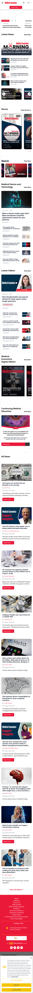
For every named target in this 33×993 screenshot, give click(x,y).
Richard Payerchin (7, 317)
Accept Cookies (16, 990)
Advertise (17, 900)
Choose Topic (14, 7)
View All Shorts (26, 110)
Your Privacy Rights (16, 919)
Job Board (16, 909)
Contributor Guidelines (16, 913)
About (16, 898)
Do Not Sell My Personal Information (16, 917)
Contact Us (16, 902)
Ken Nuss (7, 488)
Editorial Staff (16, 905)
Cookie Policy (14, 977)
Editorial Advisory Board (16, 907)
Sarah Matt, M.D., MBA (8, 325)
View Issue (5, 394)
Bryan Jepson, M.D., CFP (8, 341)
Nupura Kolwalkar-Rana (11, 748)
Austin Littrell (6, 333)
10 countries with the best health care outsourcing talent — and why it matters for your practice (10, 26)
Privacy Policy (16, 915)
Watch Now (8, 304)
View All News (15, 889)
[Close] (31, 958)
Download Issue (13, 394)
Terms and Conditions (16, 911)
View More (28, 21)
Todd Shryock (6, 231)
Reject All (16, 985)
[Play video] (16, 283)
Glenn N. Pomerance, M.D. (11, 531)
